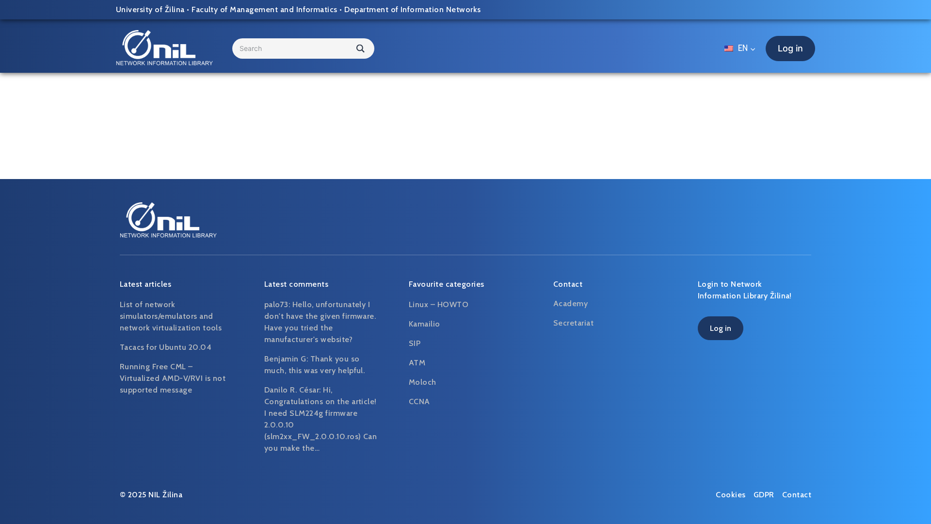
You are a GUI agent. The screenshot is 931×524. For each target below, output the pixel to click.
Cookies (730, 494)
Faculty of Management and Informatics (264, 9)
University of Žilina (150, 9)
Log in (790, 48)
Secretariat (573, 323)
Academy (570, 303)
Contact (796, 494)
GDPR (764, 494)
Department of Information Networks (412, 9)
